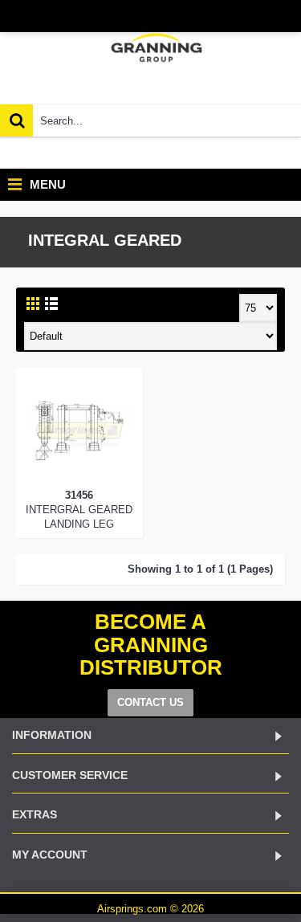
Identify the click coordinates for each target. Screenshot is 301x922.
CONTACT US (150, 702)
